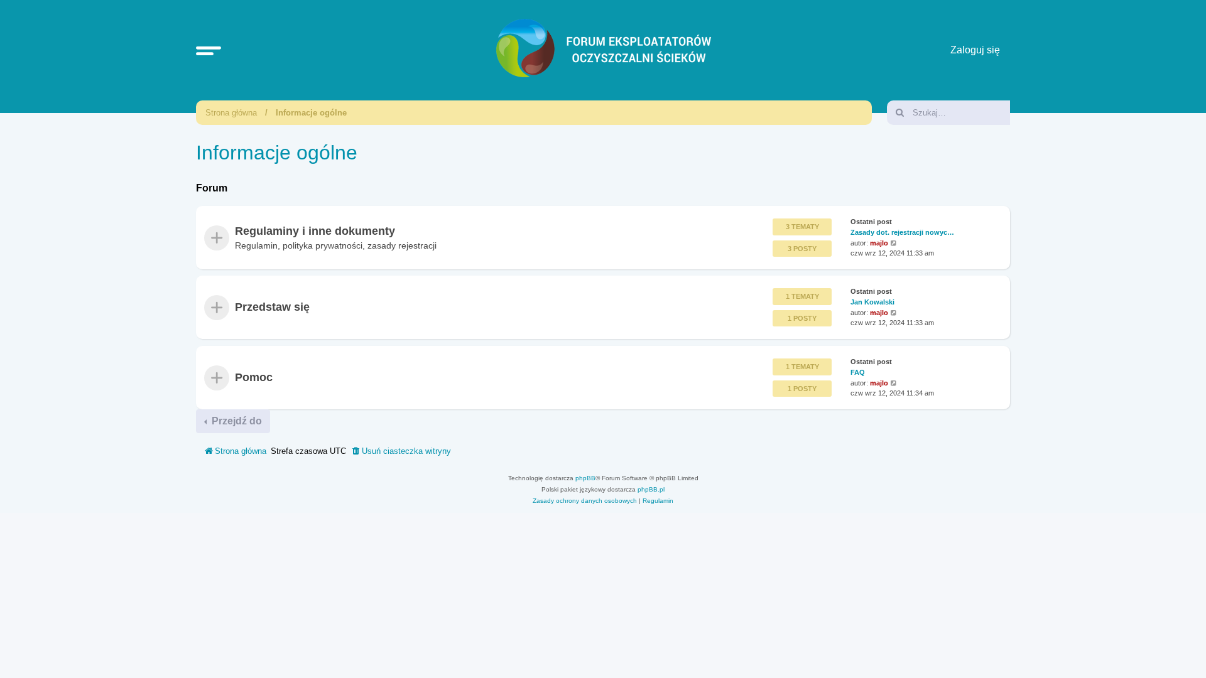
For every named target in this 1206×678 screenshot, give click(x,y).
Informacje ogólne (311, 112)
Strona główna (231, 112)
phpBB (585, 478)
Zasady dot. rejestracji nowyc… (902, 232)
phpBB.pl (651, 489)
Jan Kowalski (872, 302)
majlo (879, 243)
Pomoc (254, 377)
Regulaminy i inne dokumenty (315, 231)
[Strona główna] (606, 50)
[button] (208, 50)
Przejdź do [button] (235, 421)
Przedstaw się (272, 307)
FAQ (857, 371)
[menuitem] (400, 451)
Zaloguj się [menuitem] (975, 50)
